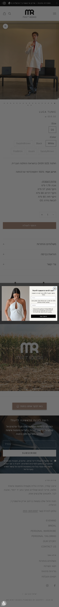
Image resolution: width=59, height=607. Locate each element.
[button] (3, 603)
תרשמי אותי (43, 316)
